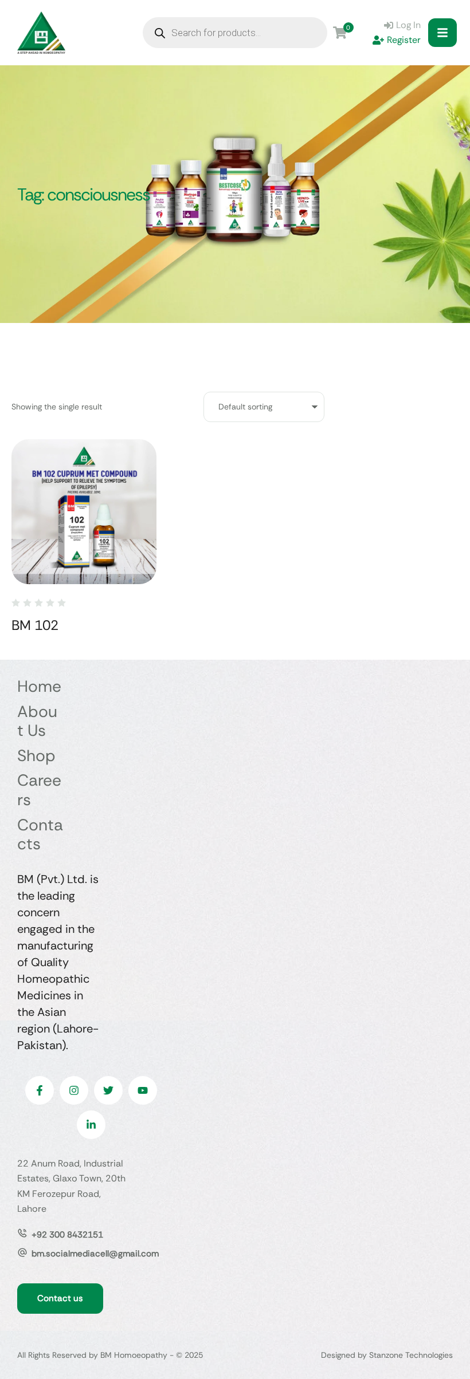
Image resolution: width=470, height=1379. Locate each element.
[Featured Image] (83, 511)
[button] (442, 32)
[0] (340, 33)
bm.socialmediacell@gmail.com (95, 1253)
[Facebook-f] (39, 1090)
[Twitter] (108, 1090)
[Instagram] (74, 1090)
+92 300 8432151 (67, 1234)
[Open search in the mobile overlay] (235, 32)
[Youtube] (142, 1090)
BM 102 (34, 625)
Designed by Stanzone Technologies (387, 1355)
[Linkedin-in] (91, 1124)
